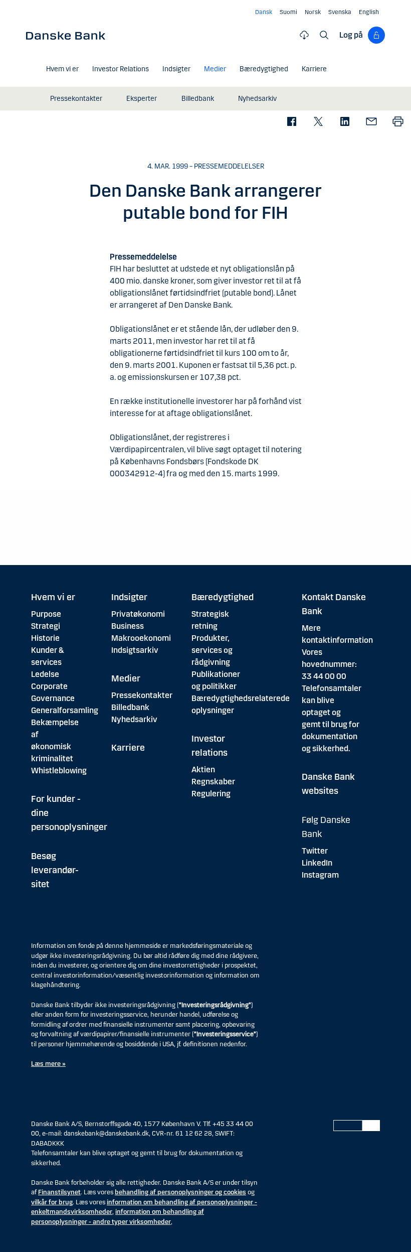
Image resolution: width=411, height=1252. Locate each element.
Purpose (46, 614)
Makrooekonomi (141, 638)
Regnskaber (213, 781)
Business (127, 626)
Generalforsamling (64, 710)
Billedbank (130, 707)
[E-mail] (371, 122)
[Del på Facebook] (291, 122)
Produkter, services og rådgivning (212, 650)
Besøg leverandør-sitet (55, 870)
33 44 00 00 (324, 676)
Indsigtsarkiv (134, 650)
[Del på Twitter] (318, 122)
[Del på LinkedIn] (344, 122)
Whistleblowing (59, 770)
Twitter (315, 851)
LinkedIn (317, 863)
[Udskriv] (397, 122)
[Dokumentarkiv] (304, 35)
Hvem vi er (53, 597)
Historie (45, 638)
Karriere (128, 747)
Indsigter (129, 597)
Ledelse (45, 674)
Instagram (320, 875)
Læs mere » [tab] (48, 1064)
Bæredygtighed (222, 597)
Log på (351, 35)
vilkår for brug (52, 1202)
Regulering (211, 793)
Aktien (203, 769)
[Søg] (324, 35)
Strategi (45, 626)
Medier (125, 678)
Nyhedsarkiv (134, 719)
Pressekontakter (141, 695)
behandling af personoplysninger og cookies (180, 1192)
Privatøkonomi (138, 614)
